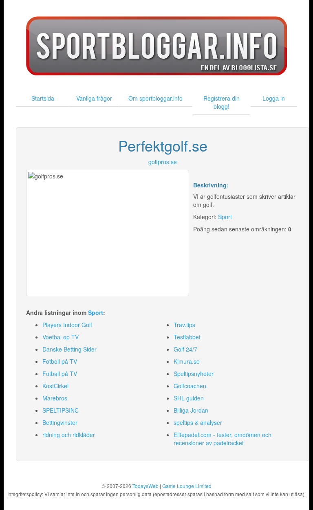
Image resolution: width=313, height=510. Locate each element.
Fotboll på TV (59, 361)
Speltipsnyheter (194, 373)
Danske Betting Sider (69, 349)
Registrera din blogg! (221, 102)
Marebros (54, 398)
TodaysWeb (145, 485)
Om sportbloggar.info (155, 98)
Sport (225, 217)
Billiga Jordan (191, 410)
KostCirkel (55, 386)
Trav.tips (184, 325)
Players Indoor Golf (67, 325)
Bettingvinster (59, 422)
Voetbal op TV (60, 337)
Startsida (42, 98)
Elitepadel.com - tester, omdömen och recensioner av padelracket (222, 439)
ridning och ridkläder (68, 435)
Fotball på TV (59, 373)
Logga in (273, 98)
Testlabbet (187, 337)
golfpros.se (162, 162)
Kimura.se (187, 361)
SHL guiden (189, 398)
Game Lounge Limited (187, 485)
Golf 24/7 (185, 349)
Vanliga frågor (94, 98)
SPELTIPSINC (60, 410)
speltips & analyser (198, 422)
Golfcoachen (190, 386)
